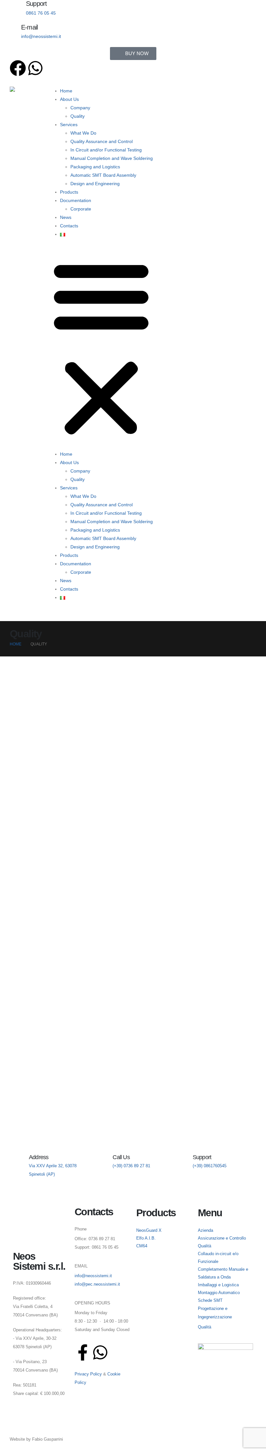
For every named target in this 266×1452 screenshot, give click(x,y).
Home (66, 90)
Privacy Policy (88, 1374)
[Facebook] (18, 68)
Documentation (75, 200)
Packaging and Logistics (95, 166)
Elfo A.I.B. (146, 1238)
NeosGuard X (149, 1230)
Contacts (69, 225)
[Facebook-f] (83, 1352)
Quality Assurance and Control (101, 141)
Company (80, 107)
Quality (77, 116)
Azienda (205, 1230)
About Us (69, 99)
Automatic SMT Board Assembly (103, 175)
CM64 (141, 1246)
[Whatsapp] (35, 68)
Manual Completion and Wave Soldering (111, 158)
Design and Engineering (95, 183)
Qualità (204, 1327)
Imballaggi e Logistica (218, 1285)
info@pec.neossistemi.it (97, 1284)
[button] (101, 347)
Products (69, 192)
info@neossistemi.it (93, 1276)
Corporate (80, 208)
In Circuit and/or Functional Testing (106, 149)
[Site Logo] (30, 96)
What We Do (83, 133)
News (65, 217)
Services (69, 124)
